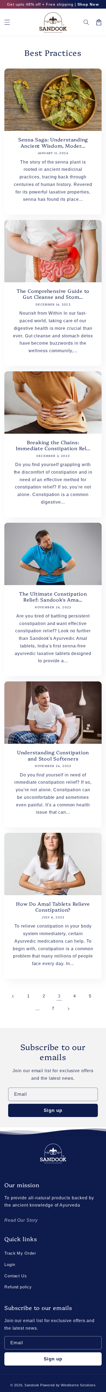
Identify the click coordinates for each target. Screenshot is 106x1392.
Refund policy (18, 1287)
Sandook (31, 1385)
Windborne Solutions (78, 1385)
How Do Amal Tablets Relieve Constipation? (53, 907)
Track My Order (20, 1253)
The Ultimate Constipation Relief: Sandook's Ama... (53, 597)
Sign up (53, 1110)
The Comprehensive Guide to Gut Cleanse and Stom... (53, 294)
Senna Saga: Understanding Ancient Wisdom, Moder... (53, 143)
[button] (7, 22)
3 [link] (59, 996)
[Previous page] (13, 996)
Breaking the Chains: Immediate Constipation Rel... (53, 445)
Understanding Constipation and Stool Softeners (53, 755)
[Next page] (68, 1009)
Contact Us (15, 1276)
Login (9, 1264)
